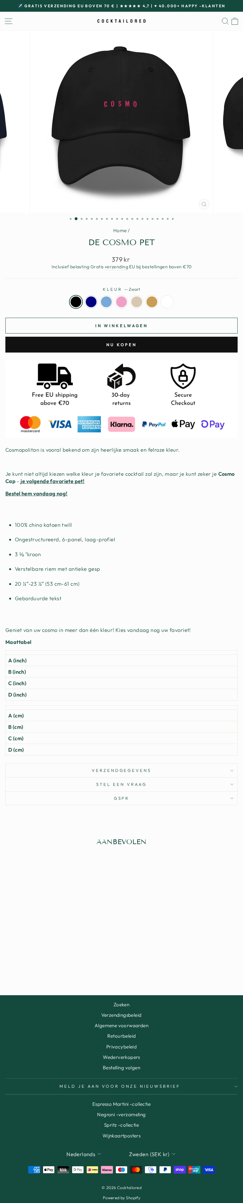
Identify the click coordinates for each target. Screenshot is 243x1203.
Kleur (121, 289)
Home (120, 230)
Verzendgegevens (122, 770)
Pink (121, 302)
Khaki (152, 302)
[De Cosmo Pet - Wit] (72, 965)
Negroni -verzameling (121, 1114)
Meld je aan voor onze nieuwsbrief (119, 1086)
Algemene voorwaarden (121, 1025)
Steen (136, 302)
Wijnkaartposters (122, 1136)
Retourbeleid (121, 1036)
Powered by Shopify (121, 1197)
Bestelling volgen (121, 1068)
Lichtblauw (106, 302)
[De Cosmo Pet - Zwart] (28, 965)
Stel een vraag (121, 784)
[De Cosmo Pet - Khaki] (64, 965)
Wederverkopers (121, 1057)
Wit (167, 302)
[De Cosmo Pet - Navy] (35, 965)
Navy (91, 302)
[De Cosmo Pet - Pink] (50, 965)
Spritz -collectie (121, 1125)
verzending (116, 267)
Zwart (76, 302)
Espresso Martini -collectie (121, 1104)
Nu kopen (121, 344)
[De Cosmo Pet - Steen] (57, 965)
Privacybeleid (121, 1047)
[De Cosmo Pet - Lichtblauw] (42, 965)
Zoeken (121, 1005)
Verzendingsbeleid (121, 1015)
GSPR (121, 798)
